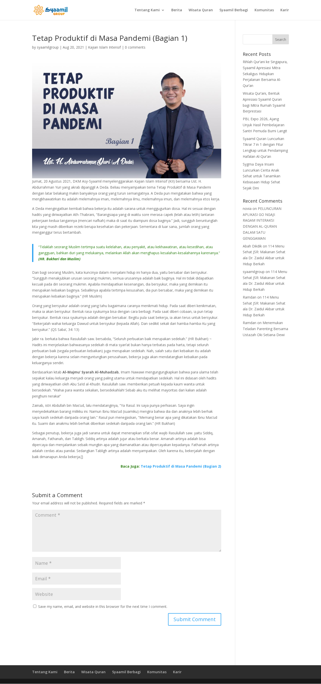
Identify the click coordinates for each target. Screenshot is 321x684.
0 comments (135, 47)
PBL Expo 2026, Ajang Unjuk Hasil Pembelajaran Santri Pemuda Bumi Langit (265, 124)
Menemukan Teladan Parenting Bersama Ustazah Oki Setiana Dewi (265, 328)
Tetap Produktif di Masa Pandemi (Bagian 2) (181, 466)
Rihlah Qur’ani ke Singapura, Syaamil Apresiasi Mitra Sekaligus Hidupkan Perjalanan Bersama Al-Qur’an (265, 73)
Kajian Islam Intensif (104, 47)
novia (247, 208)
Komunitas (264, 10)
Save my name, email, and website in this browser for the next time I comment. (102, 606)
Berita (176, 10)
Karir (284, 10)
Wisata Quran (201, 10)
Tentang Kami (147, 10)
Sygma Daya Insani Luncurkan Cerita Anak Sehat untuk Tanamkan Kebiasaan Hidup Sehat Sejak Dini (261, 176)
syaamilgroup (48, 47)
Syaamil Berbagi (233, 10)
